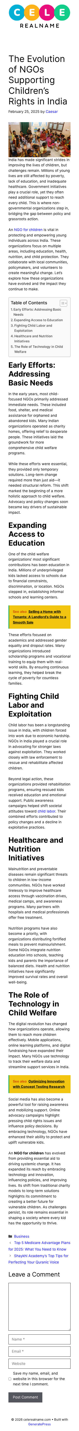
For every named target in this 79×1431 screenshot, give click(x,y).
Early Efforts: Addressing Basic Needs (37, 312)
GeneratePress (39, 1424)
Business (21, 1236)
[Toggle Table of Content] (61, 303)
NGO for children (28, 230)
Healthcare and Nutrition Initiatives (33, 338)
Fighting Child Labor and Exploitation (33, 328)
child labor (46, 811)
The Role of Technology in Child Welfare (38, 349)
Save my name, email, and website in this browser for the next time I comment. (39, 1378)
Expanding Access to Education (38, 320)
